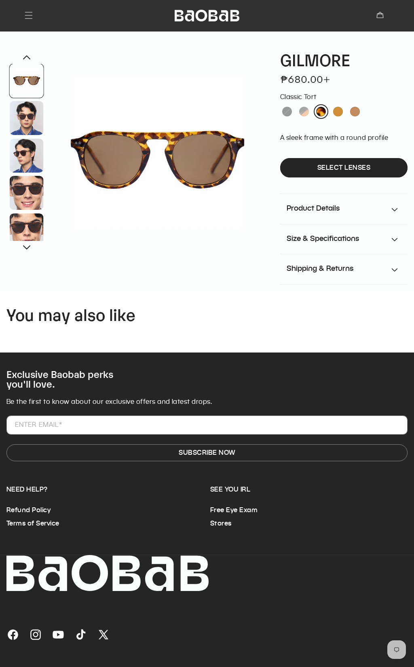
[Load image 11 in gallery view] (27, 230)
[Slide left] (26, 57)
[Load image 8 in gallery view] (27, 118)
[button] (29, 15)
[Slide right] (26, 247)
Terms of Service (32, 523)
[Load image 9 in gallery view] (27, 155)
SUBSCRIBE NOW (207, 452)
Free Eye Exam (234, 510)
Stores (221, 523)
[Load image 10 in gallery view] (27, 193)
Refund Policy (28, 510)
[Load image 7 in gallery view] (27, 81)
